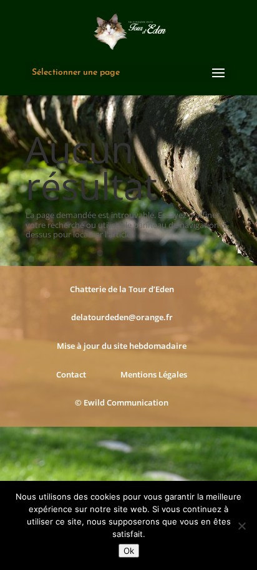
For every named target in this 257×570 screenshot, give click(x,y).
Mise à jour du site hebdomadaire (122, 345)
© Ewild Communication (121, 402)
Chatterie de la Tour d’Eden (122, 289)
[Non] (241, 526)
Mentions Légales (153, 374)
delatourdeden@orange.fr (122, 317)
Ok (129, 551)
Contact (71, 374)
